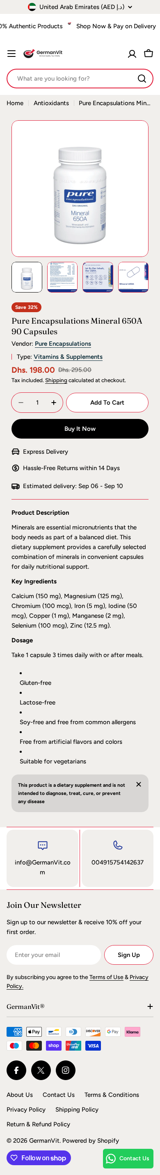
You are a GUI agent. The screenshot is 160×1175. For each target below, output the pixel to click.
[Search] (142, 78)
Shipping (56, 380)
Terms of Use (106, 977)
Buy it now (80, 428)
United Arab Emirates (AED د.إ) (81, 7)
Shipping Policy (76, 1109)
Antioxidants (51, 103)
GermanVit (44, 1140)
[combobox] (80, 78)
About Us (20, 1094)
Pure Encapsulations (63, 343)
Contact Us (59, 1094)
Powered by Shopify (90, 1140)
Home (15, 103)
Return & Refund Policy (38, 1124)
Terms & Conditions (112, 1094)
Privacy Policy (26, 1109)
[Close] (138, 784)
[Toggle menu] (11, 54)
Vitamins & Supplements (68, 356)
